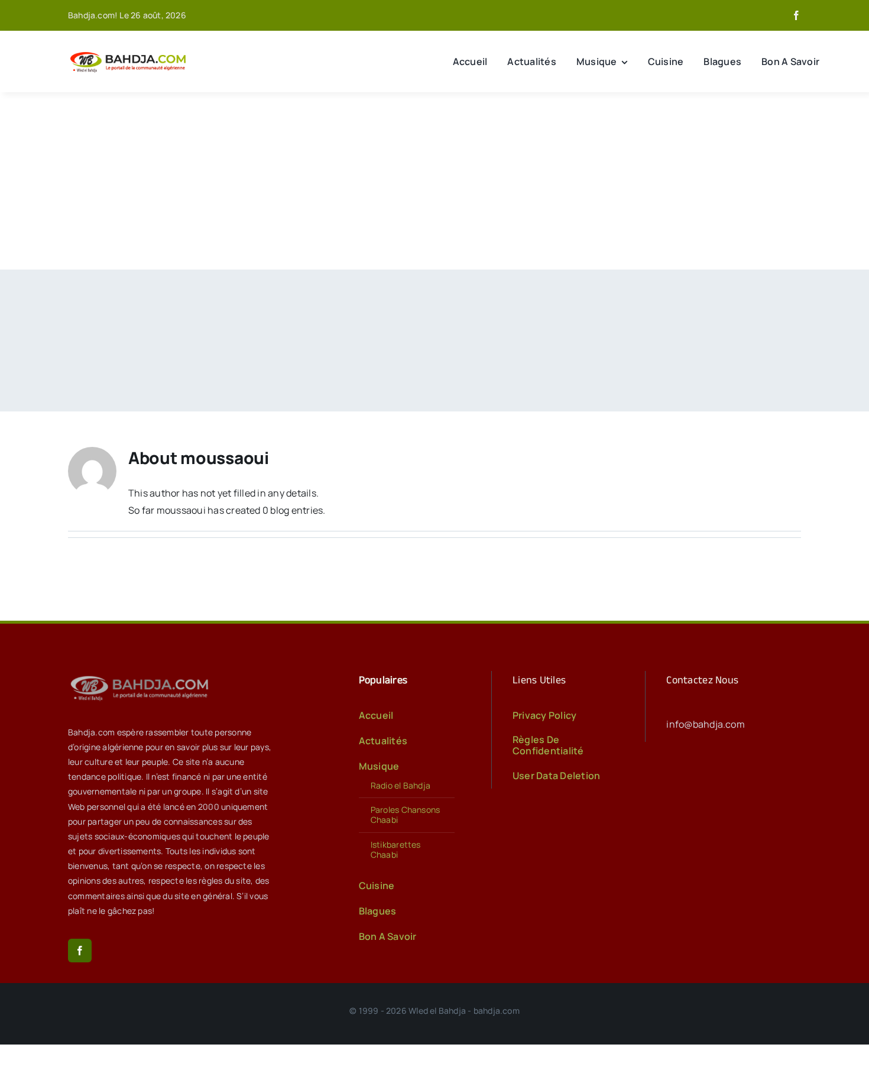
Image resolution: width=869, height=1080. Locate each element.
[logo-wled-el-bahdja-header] (130, 52)
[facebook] (796, 15)
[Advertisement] (434, 181)
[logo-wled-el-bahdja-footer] (142, 675)
